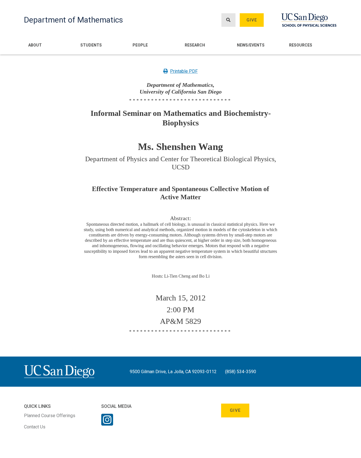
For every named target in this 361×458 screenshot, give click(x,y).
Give (251, 20)
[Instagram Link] (107, 423)
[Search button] (228, 20)
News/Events (251, 45)
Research (195, 45)
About (35, 45)
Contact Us (34, 427)
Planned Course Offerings (49, 415)
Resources (300, 45)
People (140, 45)
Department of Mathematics (73, 20)
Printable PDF (184, 71)
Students (91, 45)
